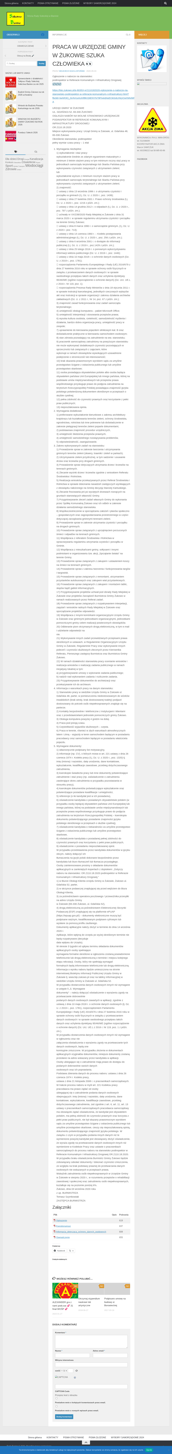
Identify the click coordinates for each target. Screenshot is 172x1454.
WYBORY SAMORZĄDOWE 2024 (99, 3)
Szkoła (15, 166)
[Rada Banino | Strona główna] (15, 18)
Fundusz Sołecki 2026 (27, 132)
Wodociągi (34, 165)
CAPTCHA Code (62, 1391)
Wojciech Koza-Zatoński (72, 71)
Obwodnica (17, 162)
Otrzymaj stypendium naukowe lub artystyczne (89, 1302)
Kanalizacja (36, 158)
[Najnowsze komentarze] (36, 152)
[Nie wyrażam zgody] (168, 1450)
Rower (38, 162)
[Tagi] (15, 152)
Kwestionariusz (63, 1226)
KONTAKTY (28, 3)
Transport (21, 166)
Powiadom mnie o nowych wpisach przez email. (77, 1410)
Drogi (20, 158)
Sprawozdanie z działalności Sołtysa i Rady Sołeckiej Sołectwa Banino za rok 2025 (31, 81)
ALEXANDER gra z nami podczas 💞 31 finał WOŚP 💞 (62, 1305)
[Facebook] (42, 34)
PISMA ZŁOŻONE (71, 3)
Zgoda (149, 1450)
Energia (26, 159)
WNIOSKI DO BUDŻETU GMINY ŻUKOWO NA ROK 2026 (30, 122)
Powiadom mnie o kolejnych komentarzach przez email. (80, 1402)
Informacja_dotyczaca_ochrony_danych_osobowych (81, 1232)
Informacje (59, 35)
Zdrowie (11, 169)
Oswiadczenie (63, 1237)
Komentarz (60, 1332)
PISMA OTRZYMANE (48, 3)
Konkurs (9, 162)
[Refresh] (75, 1377)
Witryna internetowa (64, 1360)
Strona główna (11, 3)
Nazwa (58, 1351)
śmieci (19, 169)
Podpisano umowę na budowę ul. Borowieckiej (115, 1302)
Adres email (99, 1351)
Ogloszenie (61, 1220)
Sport (9, 165)
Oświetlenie (28, 162)
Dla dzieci (11, 158)
